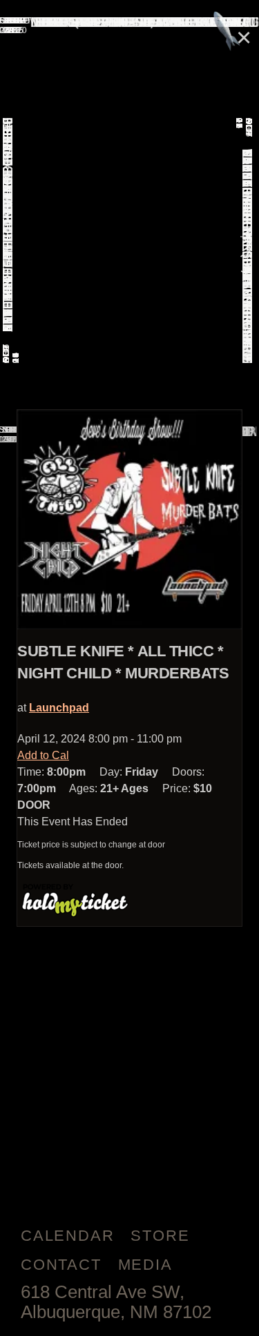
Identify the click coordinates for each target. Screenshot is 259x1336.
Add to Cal (43, 755)
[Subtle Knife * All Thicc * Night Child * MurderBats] (129, 520)
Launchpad (59, 708)
